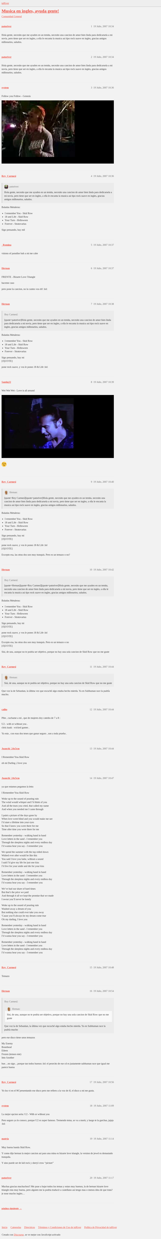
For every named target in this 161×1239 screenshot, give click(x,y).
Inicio (4, 1227)
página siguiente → (12, 1208)
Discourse (19, 1234)
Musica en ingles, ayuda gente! (30, 10)
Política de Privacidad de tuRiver (100, 1227)
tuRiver (5, 3)
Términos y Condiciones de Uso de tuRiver (59, 1227)
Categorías (16, 1227)
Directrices (29, 1227)
